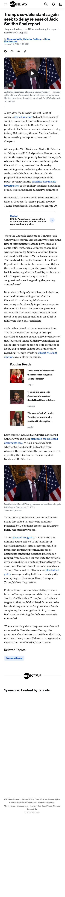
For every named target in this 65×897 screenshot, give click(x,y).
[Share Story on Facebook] (5, 51)
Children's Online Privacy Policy (22, 802)
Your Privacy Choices (51, 806)
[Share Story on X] (12, 51)
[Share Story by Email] (18, 51)
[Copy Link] (25, 51)
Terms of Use (35, 806)
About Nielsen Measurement (16, 806)
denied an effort (23, 116)
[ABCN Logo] (18, 4)
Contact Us (32, 809)
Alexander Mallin (14, 39)
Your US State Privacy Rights (47, 799)
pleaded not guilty (23, 537)
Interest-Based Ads (46, 802)
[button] (5, 4)
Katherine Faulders (32, 39)
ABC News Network (12, 799)
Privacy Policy (28, 799)
